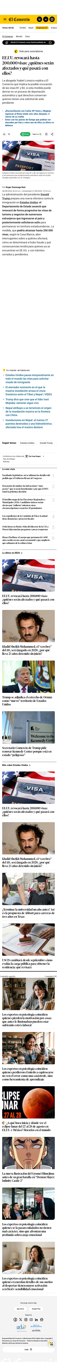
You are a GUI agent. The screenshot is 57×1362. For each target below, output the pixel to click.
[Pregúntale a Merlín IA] (51, 1344)
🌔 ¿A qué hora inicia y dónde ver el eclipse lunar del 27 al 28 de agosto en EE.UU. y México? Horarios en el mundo (26, 1126)
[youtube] (31, 1319)
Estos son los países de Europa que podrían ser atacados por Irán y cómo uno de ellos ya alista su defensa (29, 122)
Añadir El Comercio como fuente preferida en (28, 42)
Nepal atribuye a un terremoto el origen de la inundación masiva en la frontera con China (28, 411)
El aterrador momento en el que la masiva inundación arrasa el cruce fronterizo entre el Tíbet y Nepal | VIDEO (29, 391)
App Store (20, 1309)
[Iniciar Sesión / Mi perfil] (52, 19)
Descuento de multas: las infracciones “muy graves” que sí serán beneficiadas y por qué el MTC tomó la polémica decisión (25, 488)
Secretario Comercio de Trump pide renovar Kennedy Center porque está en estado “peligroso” (26, 751)
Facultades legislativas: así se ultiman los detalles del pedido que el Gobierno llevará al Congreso (26, 476)
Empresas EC (42, 28)
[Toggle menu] (5, 19)
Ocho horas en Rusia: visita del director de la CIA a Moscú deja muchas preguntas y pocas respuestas (25, 528)
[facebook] (15, 1319)
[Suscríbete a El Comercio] (45, 19)
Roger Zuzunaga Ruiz (16, 187)
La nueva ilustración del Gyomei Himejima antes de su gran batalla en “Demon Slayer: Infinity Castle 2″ (28, 1177)
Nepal (30, 28)
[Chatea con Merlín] (39, 19)
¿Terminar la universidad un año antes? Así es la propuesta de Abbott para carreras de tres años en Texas (28, 912)
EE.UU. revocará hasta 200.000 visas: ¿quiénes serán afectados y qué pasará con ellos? (28, 599)
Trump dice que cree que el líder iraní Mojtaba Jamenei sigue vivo (27, 401)
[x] (20, 1319)
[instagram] (26, 1319)
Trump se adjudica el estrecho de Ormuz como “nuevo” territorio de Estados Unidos (27, 700)
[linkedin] (36, 1319)
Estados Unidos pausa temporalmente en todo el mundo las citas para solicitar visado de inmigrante (30, 379)
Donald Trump (46, 443)
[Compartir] (52, 134)
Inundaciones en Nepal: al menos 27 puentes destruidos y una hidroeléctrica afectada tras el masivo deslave (29, 424)
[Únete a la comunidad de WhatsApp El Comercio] (25, 134)
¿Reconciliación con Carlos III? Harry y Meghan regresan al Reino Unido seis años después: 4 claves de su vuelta (28, 114)
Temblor (22, 28)
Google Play (36, 1309)
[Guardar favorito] (46, 134)
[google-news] (41, 1319)
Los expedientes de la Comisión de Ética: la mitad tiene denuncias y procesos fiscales (24, 517)
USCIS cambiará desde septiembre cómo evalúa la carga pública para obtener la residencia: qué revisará (27, 963)
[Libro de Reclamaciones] (36, 1328)
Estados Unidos (27, 443)
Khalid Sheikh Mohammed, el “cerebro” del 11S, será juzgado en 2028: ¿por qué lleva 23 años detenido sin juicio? (27, 650)
